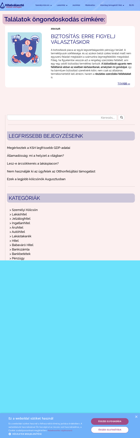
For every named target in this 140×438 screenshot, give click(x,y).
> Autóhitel (17, 232)
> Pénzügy (17, 258)
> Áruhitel (16, 227)
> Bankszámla (20, 249)
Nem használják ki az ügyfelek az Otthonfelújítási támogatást (51, 171)
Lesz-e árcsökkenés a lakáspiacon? (33, 163)
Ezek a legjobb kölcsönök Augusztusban (36, 179)
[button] (48, 433)
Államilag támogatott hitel (111, 5)
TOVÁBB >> (124, 83)
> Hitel (14, 240)
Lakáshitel (61, 5)
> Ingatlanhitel (20, 223)
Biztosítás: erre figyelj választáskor (83, 39)
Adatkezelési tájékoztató (60, 430)
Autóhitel (76, 5)
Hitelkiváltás (90, 5)
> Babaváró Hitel (21, 245)
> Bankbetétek (20, 254)
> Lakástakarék (20, 236)
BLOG (131, 5)
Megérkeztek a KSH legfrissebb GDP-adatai (38, 148)
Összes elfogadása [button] (109, 421)
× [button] (136, 417)
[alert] (70, 425)
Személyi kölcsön (43, 5)
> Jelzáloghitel (20, 218)
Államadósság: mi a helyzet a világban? (35, 155)
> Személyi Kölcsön (24, 210)
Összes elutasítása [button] (109, 429)
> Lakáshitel (18, 214)
